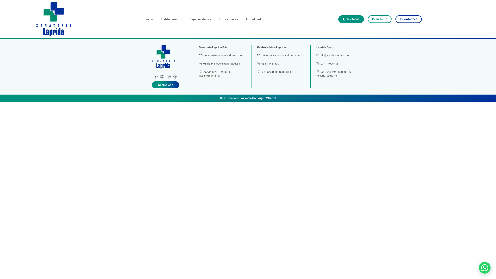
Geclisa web (165, 85)
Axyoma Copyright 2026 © (258, 98)
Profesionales (228, 19)
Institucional (169, 19)
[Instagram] (162, 77)
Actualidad (253, 19)
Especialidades (200, 19)
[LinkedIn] (169, 77)
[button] (485, 268)
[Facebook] (156, 77)
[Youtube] (175, 77)
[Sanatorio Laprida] (165, 59)
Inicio (149, 19)
